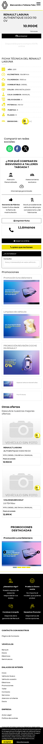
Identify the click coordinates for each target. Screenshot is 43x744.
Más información (28, 738)
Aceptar (7, 741)
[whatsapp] (9, 148)
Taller (4, 688)
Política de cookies (10, 718)
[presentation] (4, 552)
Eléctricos (6, 656)
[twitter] (25, 148)
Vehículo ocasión (9, 679)
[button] (15, 567)
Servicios (6, 695)
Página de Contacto (10, 636)
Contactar (22, 36)
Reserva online (22, 241)
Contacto (6, 692)
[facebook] (17, 148)
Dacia (4, 653)
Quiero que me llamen (22, 247)
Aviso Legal (6, 715)
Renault (5, 650)
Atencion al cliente (10, 698)
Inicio (4, 673)
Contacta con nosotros (15, 630)
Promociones (7, 685)
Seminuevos (7, 659)
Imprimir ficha (22, 220)
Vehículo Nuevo (8, 676)
